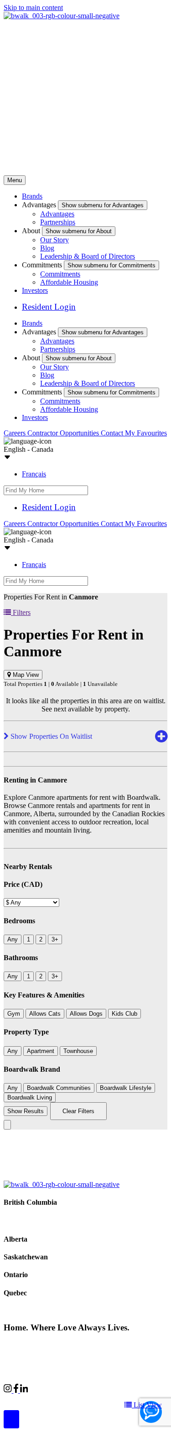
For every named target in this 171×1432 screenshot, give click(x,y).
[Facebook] (17, 1390)
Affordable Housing (69, 282)
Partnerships (57, 222)
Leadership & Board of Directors (87, 256)
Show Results (25, 1111)
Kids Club (124, 1013)
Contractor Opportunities (64, 433)
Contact (113, 433)
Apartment (40, 1051)
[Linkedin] (24, 1390)
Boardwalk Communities (59, 1087)
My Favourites (146, 433)
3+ (55, 939)
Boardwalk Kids (128, 1398)
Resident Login (49, 307)
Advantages (57, 214)
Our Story (54, 240)
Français (34, 474)
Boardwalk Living (29, 1097)
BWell (87, 1398)
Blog (47, 248)
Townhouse (78, 1051)
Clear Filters (78, 1111)
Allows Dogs (86, 1013)
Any (12, 939)
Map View (25, 674)
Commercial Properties (36, 1398)
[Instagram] (9, 1390)
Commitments (60, 274)
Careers (15, 433)
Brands (32, 196)
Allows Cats (45, 1013)
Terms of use (144, 1344)
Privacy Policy (100, 1344)
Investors (35, 290)
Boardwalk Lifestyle (125, 1087)
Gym (13, 1013)
